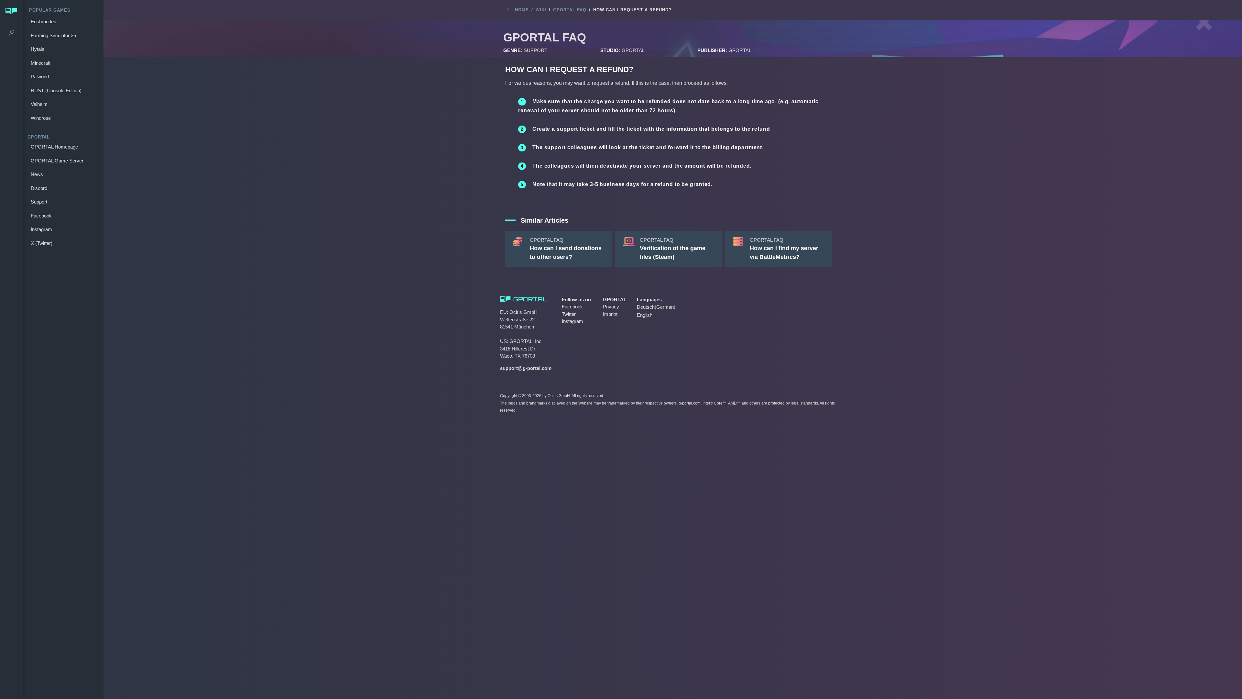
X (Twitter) (41, 243)
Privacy (611, 306)
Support (39, 202)
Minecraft (40, 63)
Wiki (541, 9)
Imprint (610, 314)
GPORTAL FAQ (569, 9)
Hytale (37, 49)
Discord (39, 188)
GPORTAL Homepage (54, 147)
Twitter (569, 314)
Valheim (39, 104)
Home (522, 9)
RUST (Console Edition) (56, 90)
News (37, 174)
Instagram (41, 229)
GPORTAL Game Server (57, 160)
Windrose (41, 118)
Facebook (41, 215)
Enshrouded (43, 21)
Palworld (40, 76)
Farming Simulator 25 (53, 35)
